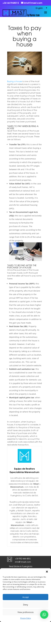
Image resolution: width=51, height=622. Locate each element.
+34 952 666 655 (22, 558)
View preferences (26, 612)
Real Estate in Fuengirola (20, 566)
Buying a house (14, 81)
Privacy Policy (25, 618)
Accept (25, 597)
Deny (25, 604)
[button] (47, 571)
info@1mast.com (23, 561)
